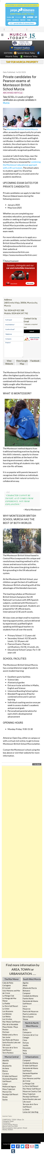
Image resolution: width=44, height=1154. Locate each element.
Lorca (25, 1006)
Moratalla (27, 1048)
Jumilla (25, 1045)
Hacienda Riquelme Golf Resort (9, 1080)
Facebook (35, 360)
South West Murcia (32, 979)
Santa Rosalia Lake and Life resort (11, 1043)
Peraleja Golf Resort (10, 1094)
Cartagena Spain (8, 1121)
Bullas (25, 1030)
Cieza (25, 1040)
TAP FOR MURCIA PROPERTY (22, 61)
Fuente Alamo (28, 998)
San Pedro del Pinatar (10, 1040)
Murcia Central (12, 1057)
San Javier (6, 1037)
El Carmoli (6, 988)
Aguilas (26, 983)
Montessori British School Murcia (22, 129)
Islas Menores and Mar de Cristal (11, 992)
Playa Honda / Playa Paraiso (10, 1028)
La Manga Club (8, 996)
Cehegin (26, 1037)
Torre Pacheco (7, 1053)
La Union (5, 1009)
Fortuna (26, 1043)
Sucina (5, 1099)
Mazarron (26, 1009)
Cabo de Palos (7, 983)
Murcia (6, 103)
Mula (25, 1050)
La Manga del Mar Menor (9, 999)
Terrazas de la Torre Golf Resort (10, 1048)
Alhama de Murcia (30, 988)
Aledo (25, 985)
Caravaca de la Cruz (30, 1035)
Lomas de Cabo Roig (30, 1112)
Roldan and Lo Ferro (10, 1035)
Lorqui (4, 1084)
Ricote (5, 1097)
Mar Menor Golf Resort (11, 1022)
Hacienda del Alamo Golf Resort (30, 1002)
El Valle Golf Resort (9, 1076)
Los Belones (7, 1014)
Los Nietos (6, 1016)
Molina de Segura (9, 1086)
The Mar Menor (11, 979)
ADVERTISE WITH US (19, 29)
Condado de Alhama (30, 996)
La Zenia (26, 1109)
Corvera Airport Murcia (9, 1124)
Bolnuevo (26, 991)
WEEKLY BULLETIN (33, 29)
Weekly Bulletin (7, 1129)
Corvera (5, 1073)
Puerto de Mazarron (30, 1011)
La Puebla (6, 1003)
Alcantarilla (6, 1066)
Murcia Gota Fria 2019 (9, 1126)
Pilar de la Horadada (10, 1024)
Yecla (25, 1053)
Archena (5, 1068)
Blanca (5, 1071)
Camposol (26, 993)
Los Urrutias (7, 1019)
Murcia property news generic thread (14, 1128)
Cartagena (6, 985)
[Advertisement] (22, 862)
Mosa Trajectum (8, 1089)
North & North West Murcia (32, 1024)
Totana (25, 1019)
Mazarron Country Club (32, 1091)
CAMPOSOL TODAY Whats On (13, 1119)
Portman (5, 1032)
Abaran (5, 1063)
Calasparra (27, 1032)
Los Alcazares (7, 1011)
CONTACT (8, 29)
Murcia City (7, 1092)
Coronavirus (6, 1123)
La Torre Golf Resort (10, 1006)
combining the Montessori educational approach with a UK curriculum (22, 165)
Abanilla (5, 1060)
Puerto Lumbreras (30, 1014)
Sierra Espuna (28, 1017)
